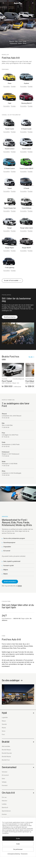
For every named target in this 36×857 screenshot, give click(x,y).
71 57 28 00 (5, 456)
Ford (3, 734)
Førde (3, 442)
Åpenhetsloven (6, 811)
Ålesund (4, 413)
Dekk (3, 778)
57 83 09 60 (5, 446)
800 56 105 (16, 618)
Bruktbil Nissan (6, 749)
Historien (4, 800)
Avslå (18, 844)
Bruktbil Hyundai (7, 753)
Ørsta (3, 471)
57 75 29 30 (5, 437)
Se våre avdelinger (12, 680)
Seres (3, 731)
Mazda (4, 727)
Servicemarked (18, 767)
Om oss (4, 797)
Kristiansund (5, 452)
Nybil (18, 712)
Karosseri (4, 785)
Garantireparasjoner (9, 542)
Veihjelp (4, 782)
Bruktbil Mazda (6, 756)
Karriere (4, 814)
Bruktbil (18, 741)
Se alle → (31, 357)
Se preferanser (18, 849)
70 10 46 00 (5, 418)
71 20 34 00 (5, 465)
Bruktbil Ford (6, 760)
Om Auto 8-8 (18, 792)
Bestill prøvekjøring (9, 317)
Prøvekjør (13, 86)
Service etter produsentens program (14, 538)
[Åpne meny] (33, 3)
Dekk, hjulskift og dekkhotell (11, 561)
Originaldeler (7, 546)
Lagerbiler (5, 717)
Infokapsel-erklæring (14, 853)
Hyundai (4, 724)
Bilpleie (5, 574)
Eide (3, 423)
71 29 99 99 (5, 427)
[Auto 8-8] (18, 2)
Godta (18, 838)
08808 (20, 586)
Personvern (24, 853)
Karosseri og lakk (8, 565)
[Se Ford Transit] (13, 375)
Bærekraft (5, 807)
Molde (3, 461)
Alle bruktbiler (6, 746)
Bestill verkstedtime (10, 581)
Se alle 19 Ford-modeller (12, 280)
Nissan (4, 721)
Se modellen (7, 86)
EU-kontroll (6, 550)
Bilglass (5, 569)
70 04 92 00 (5, 475)
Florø (3, 433)
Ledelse (4, 804)
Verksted (4, 772)
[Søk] (3, 3)
